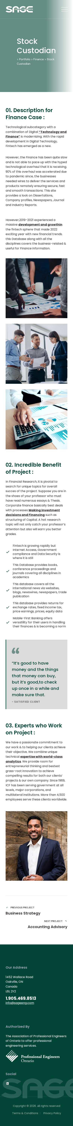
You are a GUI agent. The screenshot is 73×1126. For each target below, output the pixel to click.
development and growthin (40, 224)
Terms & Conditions (25, 1113)
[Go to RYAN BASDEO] (36, 846)
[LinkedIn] (8, 1083)
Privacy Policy (52, 1113)
